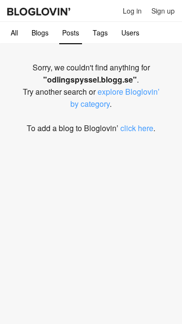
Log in (132, 11)
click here (136, 128)
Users (130, 32)
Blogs (40, 32)
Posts (70, 32)
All (14, 32)
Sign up (163, 11)
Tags (100, 32)
